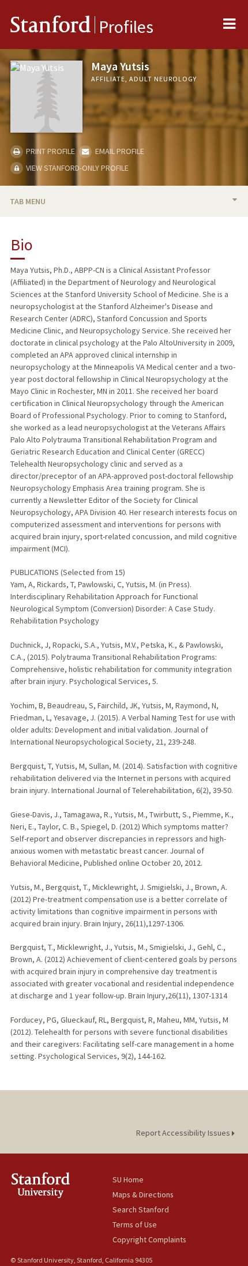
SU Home (128, 1179)
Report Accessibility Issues (184, 1133)
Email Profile (118, 151)
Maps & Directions (143, 1194)
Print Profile (49, 151)
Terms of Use (134, 1224)
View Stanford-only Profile (76, 168)
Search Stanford (140, 1209)
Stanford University (61, 1185)
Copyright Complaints (149, 1239)
